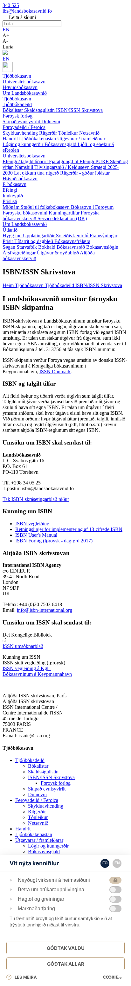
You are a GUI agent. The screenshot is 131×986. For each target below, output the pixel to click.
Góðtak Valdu (66, 948)
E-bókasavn (14, 184)
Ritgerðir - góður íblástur (85, 173)
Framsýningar (103, 235)
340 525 (11, 5)
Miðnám (12, 207)
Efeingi (10, 190)
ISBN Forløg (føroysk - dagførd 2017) (54, 540)
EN (6, 29)
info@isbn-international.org (44, 610)
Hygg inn (13, 235)
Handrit (11, 138)
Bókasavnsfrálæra (72, 241)
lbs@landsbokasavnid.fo (27, 11)
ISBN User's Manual (36, 535)
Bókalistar (13, 110)
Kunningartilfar (65, 212)
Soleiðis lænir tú (73, 235)
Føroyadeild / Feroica (24, 127)
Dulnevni (50, 121)
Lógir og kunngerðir (24, 144)
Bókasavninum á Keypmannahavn (37, 674)
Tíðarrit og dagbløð (34, 241)
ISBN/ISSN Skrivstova (79, 110)
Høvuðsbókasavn (20, 178)
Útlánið (10, 230)
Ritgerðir (48, 133)
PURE (102, 161)
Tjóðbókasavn (17, 98)
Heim (9, 285)
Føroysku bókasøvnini (26, 212)
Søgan (10, 247)
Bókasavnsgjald (61, 144)
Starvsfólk (27, 247)
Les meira (26, 977)
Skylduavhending (21, 133)
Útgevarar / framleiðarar (81, 138)
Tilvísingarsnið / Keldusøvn (62, 167)
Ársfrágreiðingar (20, 252)
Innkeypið (13, 195)
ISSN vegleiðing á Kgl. (27, 668)
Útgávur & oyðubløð (58, 252)
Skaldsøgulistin (40, 110)
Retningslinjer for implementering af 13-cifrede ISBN (68, 529)
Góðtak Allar (65, 964)
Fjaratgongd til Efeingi (72, 161)
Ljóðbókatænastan (38, 138)
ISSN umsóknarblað (23, 646)
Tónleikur (68, 133)
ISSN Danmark (55, 371)
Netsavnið (89, 133)
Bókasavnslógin (102, 247)
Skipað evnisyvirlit (22, 121)
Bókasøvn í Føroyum (92, 207)
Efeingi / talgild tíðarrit (26, 161)
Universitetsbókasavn (24, 155)
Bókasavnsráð (71, 247)
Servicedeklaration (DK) (62, 218)
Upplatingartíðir (39, 235)
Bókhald (47, 247)
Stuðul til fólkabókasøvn (46, 207)
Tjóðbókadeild (17, 104)
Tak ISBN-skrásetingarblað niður (36, 499)
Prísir (8, 241)
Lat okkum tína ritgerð (37, 173)
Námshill (24, 167)
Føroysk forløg (17, 115)
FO (104, 863)
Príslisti (10, 201)
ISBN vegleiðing (32, 523)
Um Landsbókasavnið (25, 224)
